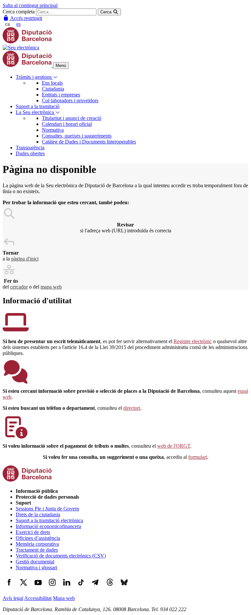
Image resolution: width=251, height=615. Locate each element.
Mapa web (64, 598)
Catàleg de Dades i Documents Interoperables (89, 141)
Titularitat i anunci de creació (71, 118)
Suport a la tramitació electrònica (49, 520)
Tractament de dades (37, 550)
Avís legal (13, 598)
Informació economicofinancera (48, 526)
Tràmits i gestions (34, 77)
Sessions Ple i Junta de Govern (47, 508)
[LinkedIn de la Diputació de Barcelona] (66, 587)
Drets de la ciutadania (38, 514)
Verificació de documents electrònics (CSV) (61, 555)
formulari (197, 457)
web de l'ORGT (173, 446)
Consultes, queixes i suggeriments (76, 136)
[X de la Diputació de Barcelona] (23, 587)
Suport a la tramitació (37, 106)
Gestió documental (35, 561)
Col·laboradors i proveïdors (70, 100)
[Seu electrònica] (21, 47)
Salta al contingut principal (30, 5)
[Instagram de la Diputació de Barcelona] (52, 587)
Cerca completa (19, 11)
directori (131, 408)
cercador (19, 287)
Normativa (53, 130)
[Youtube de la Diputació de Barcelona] (37, 587)
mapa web (51, 287)
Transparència (30, 147)
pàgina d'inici (25, 258)
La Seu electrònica (35, 112)
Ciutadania (53, 88)
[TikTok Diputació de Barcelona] (81, 587)
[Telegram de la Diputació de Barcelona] (95, 587)
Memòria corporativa (37, 544)
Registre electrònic (193, 341)
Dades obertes (30, 153)
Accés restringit (25, 18)
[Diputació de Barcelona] (27, 41)
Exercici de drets (33, 532)
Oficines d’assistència (38, 538)
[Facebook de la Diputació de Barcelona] (9, 587)
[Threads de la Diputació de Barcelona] (109, 587)
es (18, 24)
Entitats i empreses (61, 94)
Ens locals (52, 83)
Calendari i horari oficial (67, 124)
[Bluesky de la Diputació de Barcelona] (124, 587)
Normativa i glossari (36, 567)
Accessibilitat (38, 598)
